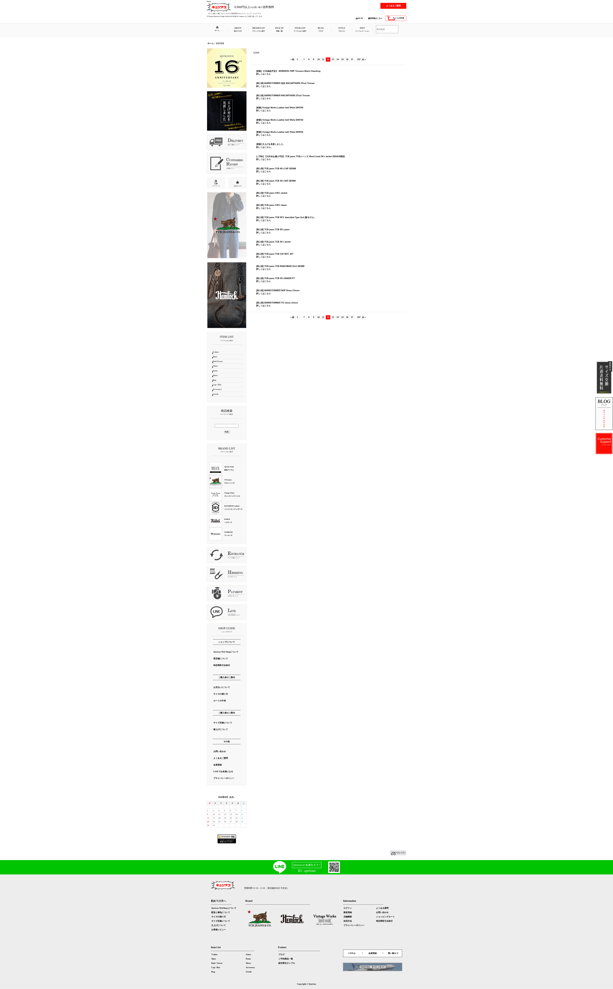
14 (338, 59)
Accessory (250, 967)
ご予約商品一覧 (285, 959)
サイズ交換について (220, 921)
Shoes (248, 963)
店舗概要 (348, 916)
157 (358, 59)
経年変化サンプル (286, 963)
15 (342, 59)
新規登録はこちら (375, 18)
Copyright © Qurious (306, 984)
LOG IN (360, 18)
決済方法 (348, 921)
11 (323, 59)
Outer (248, 954)
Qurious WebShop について (223, 908)
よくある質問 (382, 908)
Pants (248, 959)
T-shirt (214, 954)
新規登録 (348, 912)
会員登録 (372, 953)
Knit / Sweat (216, 963)
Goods (249, 971)
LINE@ (352, 953)
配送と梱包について (220, 912)
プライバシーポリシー (354, 925)
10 (318, 59)
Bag (213, 971)
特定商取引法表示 (384, 921)
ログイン (348, 908)
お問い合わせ (382, 912)
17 (352, 59)
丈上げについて (218, 925)
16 (347, 59)
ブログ (281, 954)
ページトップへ (399, 853)
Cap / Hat (215, 967)
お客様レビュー (218, 929)
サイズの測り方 (218, 916)
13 (333, 59)
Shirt (213, 959)
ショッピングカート (385, 916)
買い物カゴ (393, 953)
